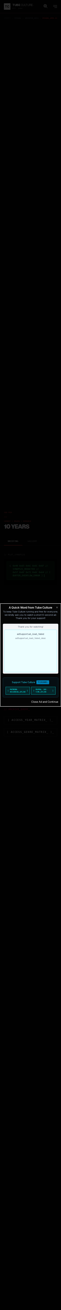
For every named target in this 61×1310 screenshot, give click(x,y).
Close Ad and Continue (44, 702)
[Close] (57, 607)
